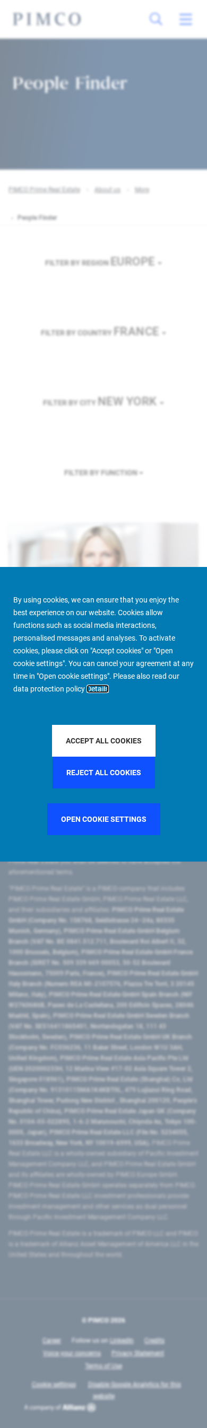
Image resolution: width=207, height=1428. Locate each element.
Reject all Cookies (103, 772)
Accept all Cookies (104, 741)
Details (98, 689)
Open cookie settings (103, 819)
